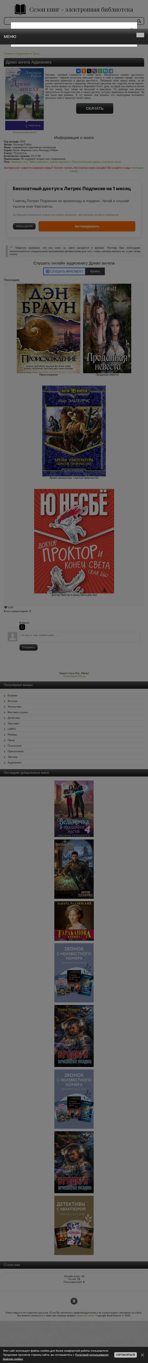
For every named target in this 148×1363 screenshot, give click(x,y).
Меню (10, 36)
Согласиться (125, 1354)
